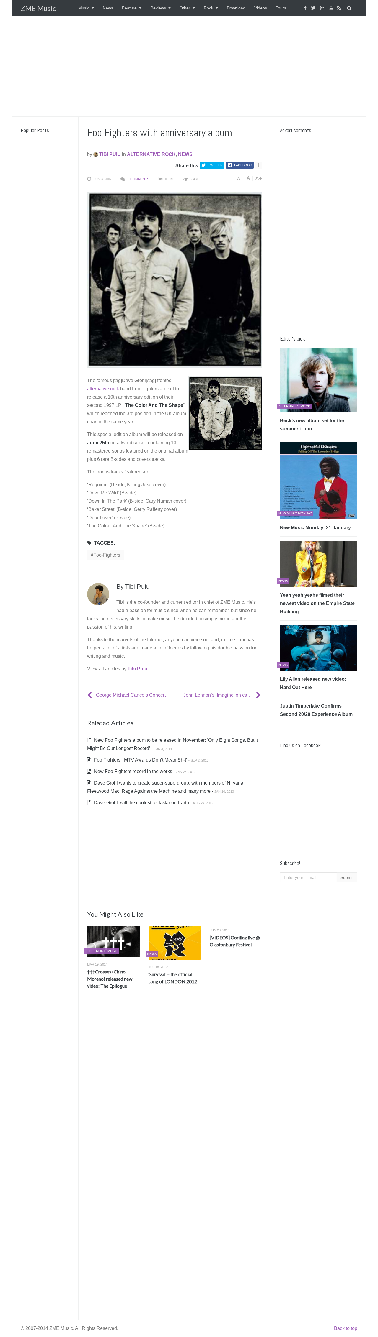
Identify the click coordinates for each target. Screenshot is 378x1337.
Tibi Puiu (109, 154)
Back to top (345, 1328)
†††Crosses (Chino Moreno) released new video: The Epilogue (109, 979)
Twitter (215, 165)
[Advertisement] (189, 66)
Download (236, 8)
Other (185, 8)
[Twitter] (314, 8)
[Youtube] (331, 8)
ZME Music (38, 8)
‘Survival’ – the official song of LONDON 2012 (173, 977)
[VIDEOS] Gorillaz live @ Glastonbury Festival (235, 941)
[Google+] (323, 8)
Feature (129, 8)
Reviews (158, 8)
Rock (208, 8)
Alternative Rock (151, 154)
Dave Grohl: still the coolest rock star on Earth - (153, 802)
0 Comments (138, 179)
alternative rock (103, 388)
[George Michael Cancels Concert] (90, 695)
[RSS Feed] (340, 8)
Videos (260, 8)
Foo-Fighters (106, 555)
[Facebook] (306, 8)
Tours (281, 8)
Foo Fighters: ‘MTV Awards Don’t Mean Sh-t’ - (150, 759)
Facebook (243, 165)
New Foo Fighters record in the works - (144, 771)
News (108, 8)
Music (83, 8)
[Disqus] (174, 1081)
